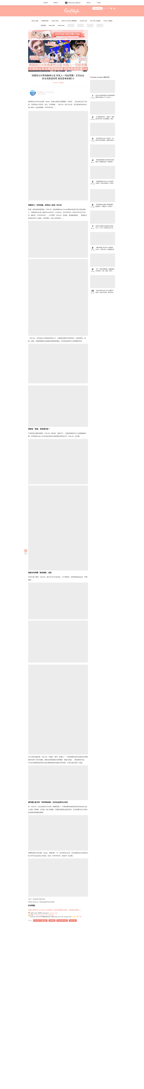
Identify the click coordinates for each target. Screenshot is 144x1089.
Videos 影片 (52, 25)
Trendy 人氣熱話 (107, 20)
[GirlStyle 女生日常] (72, 11)
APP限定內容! (44, 20)
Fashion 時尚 (55, 20)
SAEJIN (73, 920)
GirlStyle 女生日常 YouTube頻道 (43, 915)
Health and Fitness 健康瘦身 (69, 20)
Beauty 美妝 (35, 20)
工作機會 (98, 2)
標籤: (30, 920)
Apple (41, 92)
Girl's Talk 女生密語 (95, 20)
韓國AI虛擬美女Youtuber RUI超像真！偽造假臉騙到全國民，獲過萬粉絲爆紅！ (54, 910)
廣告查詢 (88, 2)
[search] (105, 8)
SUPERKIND (62, 920)
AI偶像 (52, 920)
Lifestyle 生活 (83, 20)
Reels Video (61, 25)
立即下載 (78, 916)
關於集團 (46, 2)
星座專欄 (43, 25)
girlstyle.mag (53, 913)
